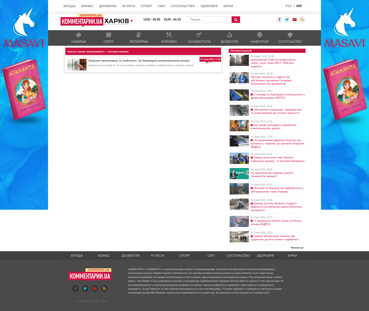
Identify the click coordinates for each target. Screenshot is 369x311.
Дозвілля (131, 255)
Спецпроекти (265, 6)
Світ (211, 255)
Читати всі (297, 247)
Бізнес (104, 255)
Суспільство (238, 255)
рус (289, 6)
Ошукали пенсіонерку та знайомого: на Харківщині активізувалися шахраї (138, 60)
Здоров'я (265, 255)
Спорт (184, 255)
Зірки (292, 255)
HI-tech (157, 255)
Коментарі (85, 301)
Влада (77, 255)
